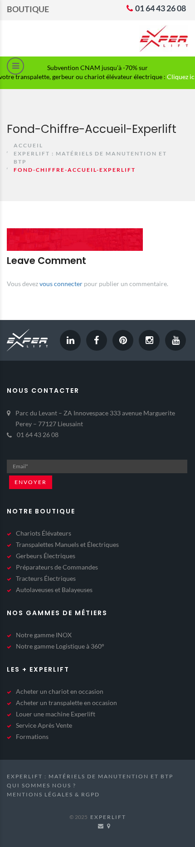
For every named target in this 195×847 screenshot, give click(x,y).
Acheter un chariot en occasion (59, 691)
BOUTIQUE (28, 9)
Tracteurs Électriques (46, 578)
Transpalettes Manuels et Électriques (67, 544)
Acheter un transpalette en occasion (66, 702)
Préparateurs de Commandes (57, 567)
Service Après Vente (44, 725)
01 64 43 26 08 (160, 8)
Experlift (108, 817)
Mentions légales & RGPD (53, 794)
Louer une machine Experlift (55, 714)
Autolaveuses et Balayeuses (54, 589)
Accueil (28, 145)
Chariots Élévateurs (43, 533)
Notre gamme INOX (44, 635)
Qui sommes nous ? (41, 785)
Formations (32, 736)
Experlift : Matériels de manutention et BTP (90, 776)
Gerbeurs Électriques (45, 556)
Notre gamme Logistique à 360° (60, 646)
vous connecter (61, 283)
